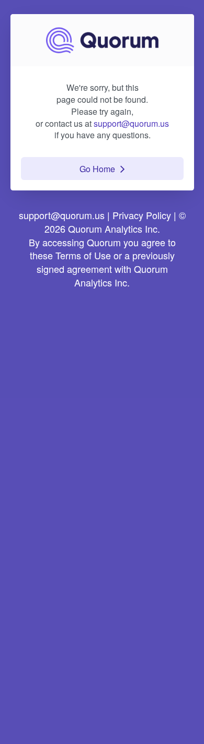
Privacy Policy (141, 215)
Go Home (97, 169)
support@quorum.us (131, 123)
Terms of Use (83, 255)
